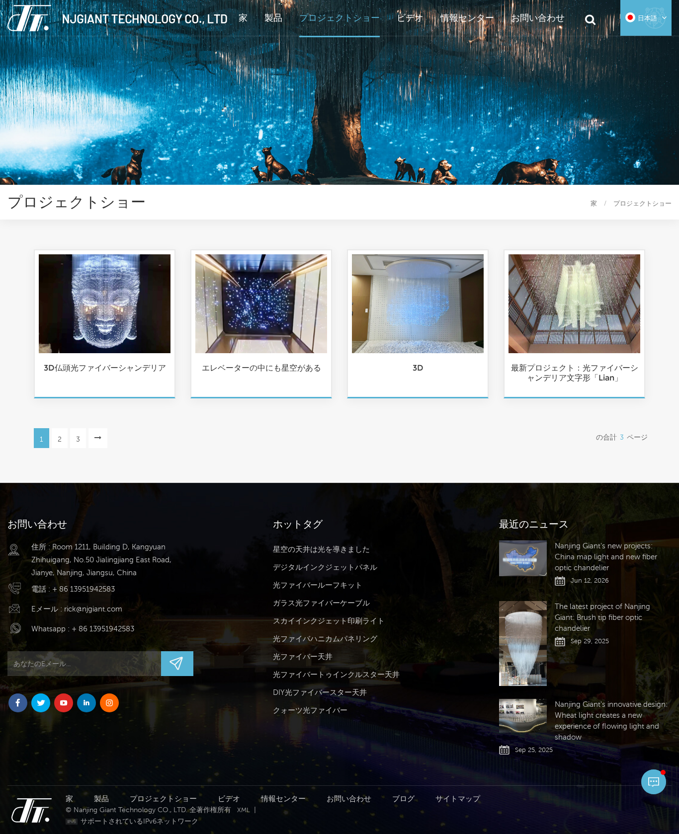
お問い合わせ (538, 17)
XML (243, 810)
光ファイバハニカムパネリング (325, 638)
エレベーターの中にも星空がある (261, 368)
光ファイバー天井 (303, 656)
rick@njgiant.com (93, 609)
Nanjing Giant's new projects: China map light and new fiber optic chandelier (606, 556)
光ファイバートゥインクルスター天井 (336, 674)
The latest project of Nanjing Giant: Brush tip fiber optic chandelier (602, 617)
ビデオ (410, 17)
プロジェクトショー (339, 17)
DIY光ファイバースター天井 (320, 692)
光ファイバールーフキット (317, 585)
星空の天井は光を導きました (321, 549)
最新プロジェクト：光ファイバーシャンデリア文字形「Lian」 (574, 372)
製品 (273, 17)
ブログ (403, 798)
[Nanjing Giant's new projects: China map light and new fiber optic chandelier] (523, 558)
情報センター (467, 17)
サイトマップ (457, 798)
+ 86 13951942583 (83, 589)
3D (418, 368)
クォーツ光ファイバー (310, 710)
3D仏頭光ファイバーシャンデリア (105, 368)
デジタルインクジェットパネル (325, 567)
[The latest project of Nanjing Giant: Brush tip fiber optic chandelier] (523, 643)
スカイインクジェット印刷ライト (329, 620)
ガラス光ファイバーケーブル (321, 603)
